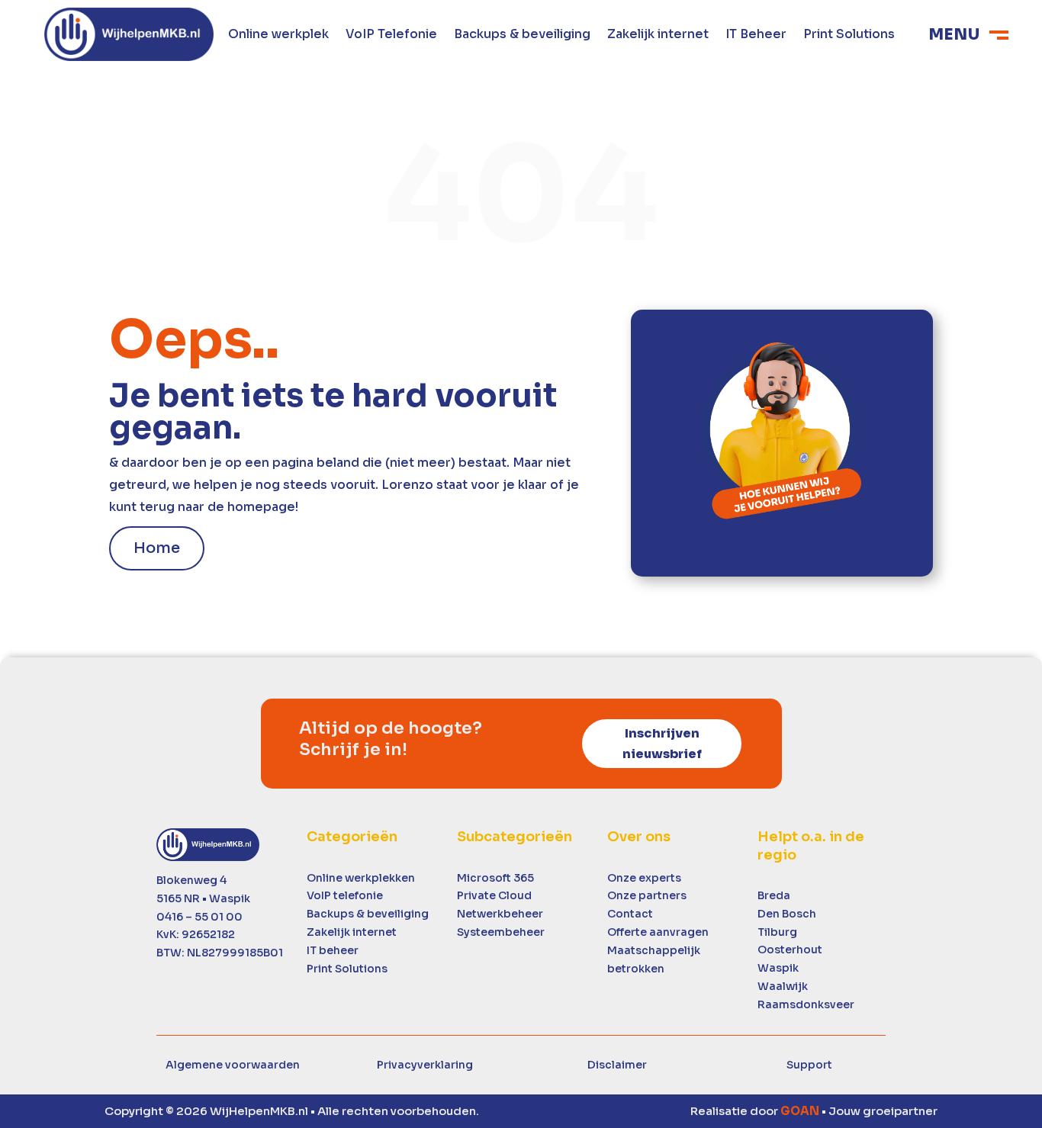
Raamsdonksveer (805, 1004)
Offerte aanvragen (658, 932)
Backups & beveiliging (522, 35)
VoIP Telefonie (391, 35)
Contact (630, 914)
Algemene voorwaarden (233, 1065)
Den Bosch (786, 914)
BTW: (219, 952)
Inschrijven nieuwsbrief (662, 743)
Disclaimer (617, 1065)
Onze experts (644, 878)
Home (156, 548)
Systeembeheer (501, 932)
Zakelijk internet (658, 35)
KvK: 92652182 (195, 934)
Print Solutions (849, 35)
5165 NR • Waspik (203, 898)
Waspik (778, 968)
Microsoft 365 (495, 878)
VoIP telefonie (345, 895)
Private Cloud (494, 895)
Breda (773, 895)
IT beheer (333, 950)
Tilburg (777, 932)
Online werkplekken (361, 878)
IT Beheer (755, 35)
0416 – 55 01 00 (199, 917)
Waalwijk (782, 986)
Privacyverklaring (425, 1065)
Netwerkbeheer (500, 914)
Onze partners (647, 895)
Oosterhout (789, 949)
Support (809, 1065)
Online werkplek (278, 35)
